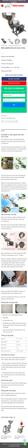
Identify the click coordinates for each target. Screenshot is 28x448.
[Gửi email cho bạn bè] (11, 121)
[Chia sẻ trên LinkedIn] (16, 121)
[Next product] (2, 53)
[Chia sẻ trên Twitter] (8, 121)
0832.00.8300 (15, 79)
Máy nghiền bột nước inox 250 (20, 437)
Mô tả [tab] (2, 130)
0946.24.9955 (15, 83)
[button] (2, 6)
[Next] (24, 24)
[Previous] (3, 24)
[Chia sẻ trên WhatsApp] (2, 121)
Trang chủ (4, 45)
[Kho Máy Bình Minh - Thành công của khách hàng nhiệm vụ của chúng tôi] (15, 5)
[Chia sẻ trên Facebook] (5, 121)
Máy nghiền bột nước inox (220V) (6, 437)
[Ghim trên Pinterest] (14, 121)
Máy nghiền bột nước (15, 45)
